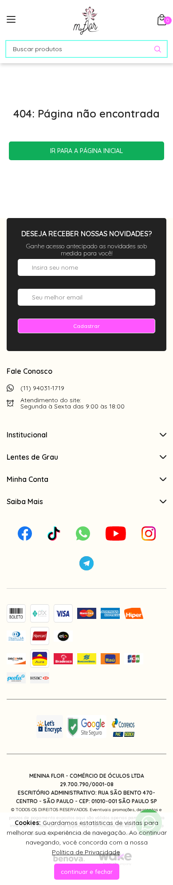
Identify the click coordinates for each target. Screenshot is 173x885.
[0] (161, 22)
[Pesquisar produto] (157, 49)
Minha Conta (27, 479)
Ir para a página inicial (86, 151)
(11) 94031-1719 (42, 388)
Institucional (27, 434)
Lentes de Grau (32, 457)
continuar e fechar (87, 871)
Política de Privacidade (86, 852)
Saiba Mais (25, 501)
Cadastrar (86, 326)
